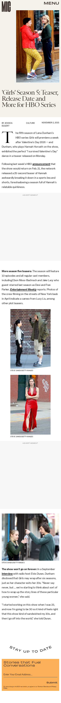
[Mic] (6, 6)
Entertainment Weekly (23, 289)
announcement (41, 164)
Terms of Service (43, 686)
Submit (51, 682)
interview (7, 573)
